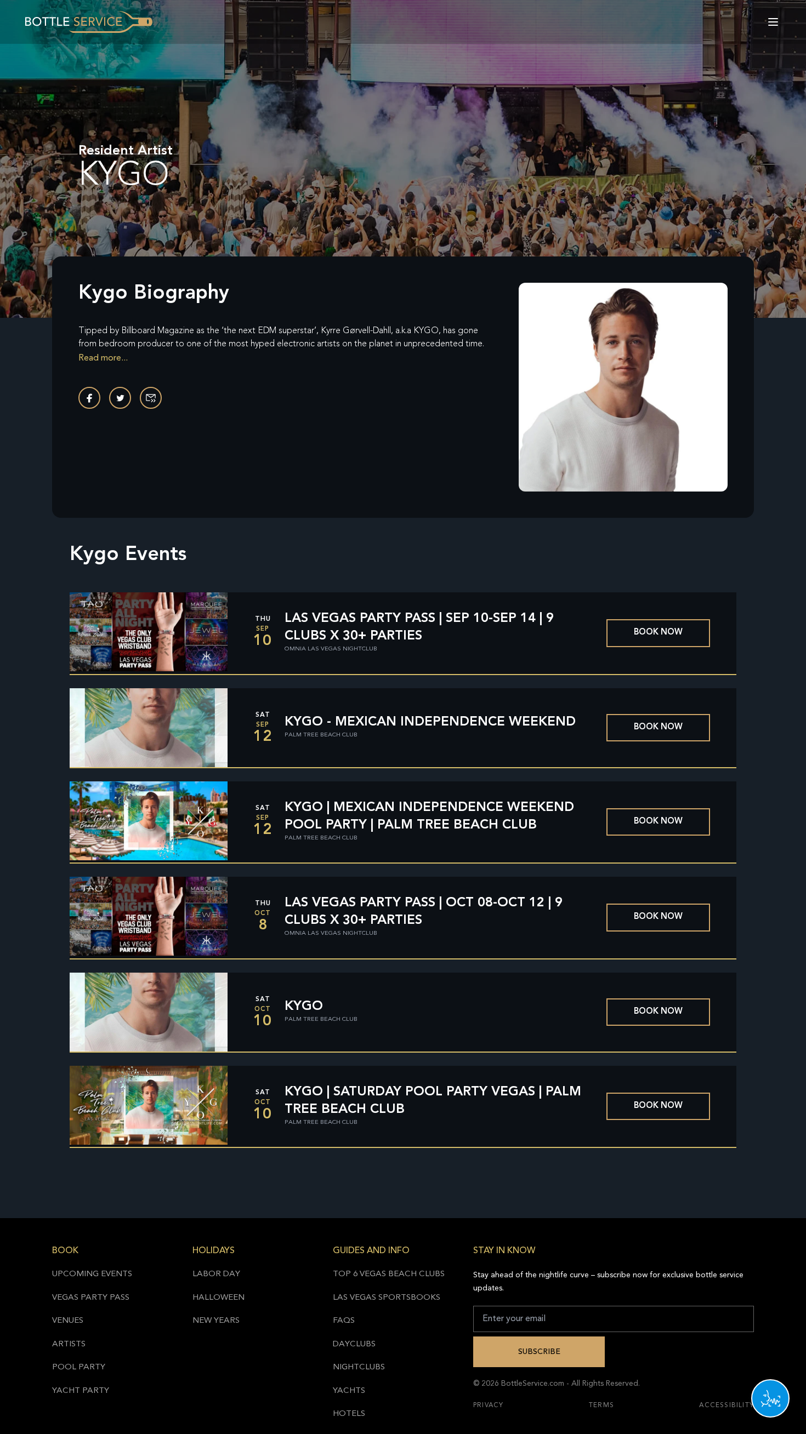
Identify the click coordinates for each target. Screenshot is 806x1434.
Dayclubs (354, 1344)
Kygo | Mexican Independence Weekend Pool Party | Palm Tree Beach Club (429, 816)
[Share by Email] (151, 398)
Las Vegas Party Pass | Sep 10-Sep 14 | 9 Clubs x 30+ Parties (419, 627)
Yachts (349, 1391)
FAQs (344, 1321)
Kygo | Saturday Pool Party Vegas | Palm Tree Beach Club (433, 1101)
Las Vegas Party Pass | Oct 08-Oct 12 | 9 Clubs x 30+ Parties (424, 911)
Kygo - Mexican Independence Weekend (430, 722)
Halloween (218, 1298)
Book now (658, 633)
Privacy (488, 1405)
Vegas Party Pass (90, 1298)
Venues (67, 1321)
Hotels (349, 1414)
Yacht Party (80, 1391)
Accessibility (726, 1405)
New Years (216, 1321)
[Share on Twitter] (120, 398)
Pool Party (78, 1367)
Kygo (304, 1006)
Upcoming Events (92, 1274)
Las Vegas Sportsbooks (386, 1298)
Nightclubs (359, 1367)
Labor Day (216, 1274)
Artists (69, 1344)
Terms (601, 1405)
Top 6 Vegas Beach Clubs (389, 1274)
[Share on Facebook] (89, 398)
